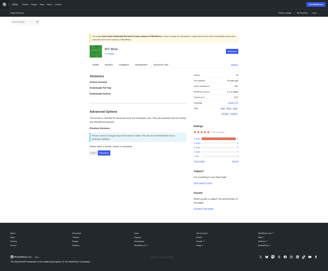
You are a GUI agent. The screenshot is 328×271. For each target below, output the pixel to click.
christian (225, 114)
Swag (199, 245)
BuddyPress (264, 245)
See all (235, 161)
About (12, 233)
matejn (111, 53)
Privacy (13, 245)
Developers (139, 241)
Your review (199, 161)
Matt (261, 237)
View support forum (203, 183)
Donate (200, 241)
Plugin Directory (17, 13)
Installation (124, 64)
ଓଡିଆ (37, 257)
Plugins (75, 241)
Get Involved (201, 233)
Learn (136, 233)
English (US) (233, 103)
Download (232, 51)
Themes (75, 237)
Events (199, 237)
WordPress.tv (141, 245)
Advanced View (161, 64)
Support (234, 64)
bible (223, 109)
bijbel (235, 109)
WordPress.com (266, 233)
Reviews (109, 64)
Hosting (13, 241)
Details (95, 64)
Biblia (229, 109)
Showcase (76, 233)
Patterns (75, 245)
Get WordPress (316, 4)
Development (141, 64)
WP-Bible (111, 49)
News (12, 237)
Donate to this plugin (203, 208)
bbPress (263, 241)
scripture (233, 114)
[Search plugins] (37, 21)
